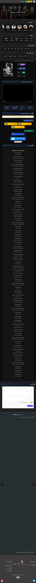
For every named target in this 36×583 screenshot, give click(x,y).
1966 (5, 48)
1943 (32, 48)
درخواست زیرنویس (9, 566)
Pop (23, 68)
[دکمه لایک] (24, 108)
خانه (11, 563)
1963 (8, 48)
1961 (15, 48)
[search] (21, 1)
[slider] (15, 101)
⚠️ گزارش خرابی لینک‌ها (18, 141)
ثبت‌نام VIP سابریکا (9, 571)
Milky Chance (22, 64)
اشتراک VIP (13, 116)
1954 (25, 48)
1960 (18, 48)
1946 (29, 48)
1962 (12, 48)
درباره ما (10, 567)
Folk (21, 68)
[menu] (23, 1)
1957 (22, 48)
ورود (31, 1)
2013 (23, 72)
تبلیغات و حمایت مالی (9, 568)
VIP (26, 1)
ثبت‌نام (29, 1)
